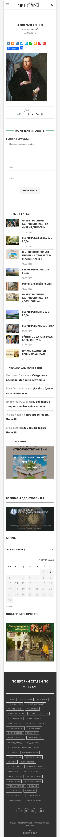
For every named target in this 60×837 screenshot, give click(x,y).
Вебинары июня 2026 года (35, 313)
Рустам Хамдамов (16, 786)
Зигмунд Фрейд (15, 743)
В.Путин (42, 723)
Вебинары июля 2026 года (35, 271)
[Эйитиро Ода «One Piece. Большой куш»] (12, 339)
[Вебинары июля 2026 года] (12, 272)
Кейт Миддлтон (27, 762)
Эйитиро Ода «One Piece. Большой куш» (37, 338)
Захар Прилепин (35, 738)
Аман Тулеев (32, 709)
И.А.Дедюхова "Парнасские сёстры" (24, 747)
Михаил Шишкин (32, 771)
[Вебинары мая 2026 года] (12, 328)
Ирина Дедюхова (30, 752)
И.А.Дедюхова (32, 743)
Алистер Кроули (15, 709)
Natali (34, 29)
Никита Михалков (33, 781)
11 (16, 583)
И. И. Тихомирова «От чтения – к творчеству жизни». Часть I (36, 255)
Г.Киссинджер (34, 728)
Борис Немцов (14, 723)
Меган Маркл (13, 771)
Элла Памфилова (16, 796)
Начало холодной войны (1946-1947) (34, 352)
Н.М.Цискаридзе (15, 776)
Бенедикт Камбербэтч (38, 714)
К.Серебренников (33, 757)
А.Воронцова (26, 699)
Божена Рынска (15, 718)
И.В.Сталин (12, 752)
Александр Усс (14, 704)
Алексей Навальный (35, 704)
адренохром (34, 796)
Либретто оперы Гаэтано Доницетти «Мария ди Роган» (35, 224)
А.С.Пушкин (42, 699)
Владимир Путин (15, 728)
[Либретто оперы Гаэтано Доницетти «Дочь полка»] (12, 297)
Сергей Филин (14, 791)
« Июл (9, 606)
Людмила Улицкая (34, 767)
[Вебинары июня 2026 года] (12, 314)
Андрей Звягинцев (16, 714)
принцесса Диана (33, 800)
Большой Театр (33, 718)
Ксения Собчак (14, 767)
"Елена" (11, 699)
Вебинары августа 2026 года (37, 239)
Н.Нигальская (14, 781)
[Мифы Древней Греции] (12, 286)
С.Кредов (33, 786)
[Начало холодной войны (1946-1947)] (12, 353)
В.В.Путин (30, 723)
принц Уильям (14, 800)
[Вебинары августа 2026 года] (12, 240)
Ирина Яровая (14, 757)
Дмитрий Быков (15, 733)
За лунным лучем (15, 738)
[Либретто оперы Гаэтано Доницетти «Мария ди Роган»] (12, 223)
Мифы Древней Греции (37, 283)
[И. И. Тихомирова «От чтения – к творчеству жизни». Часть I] (12, 254)
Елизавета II (32, 733)
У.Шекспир (30, 791)
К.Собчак (12, 762)
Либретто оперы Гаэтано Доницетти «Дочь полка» (35, 298)
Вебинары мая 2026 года (38, 325)
